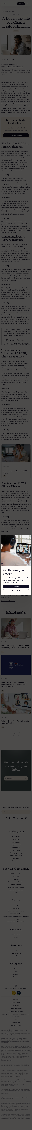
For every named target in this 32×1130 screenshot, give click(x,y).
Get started (16, 586)
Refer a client (16, 591)
